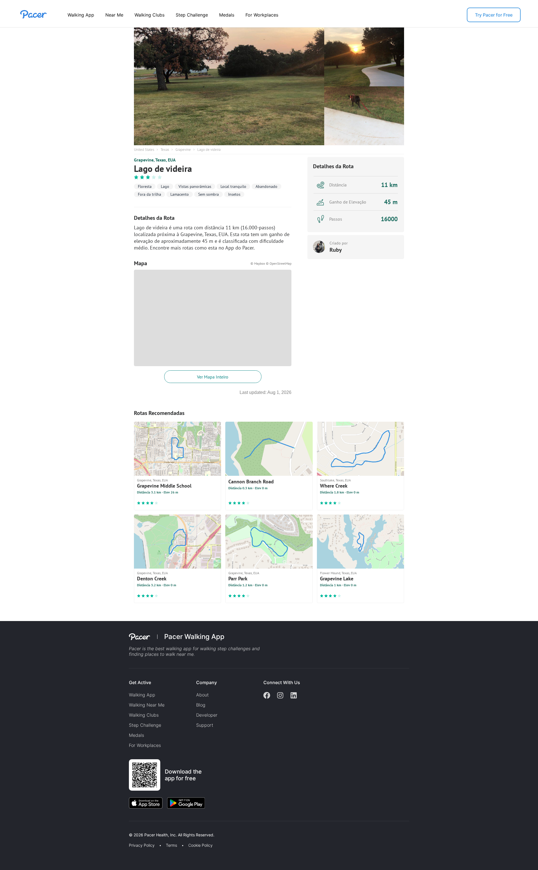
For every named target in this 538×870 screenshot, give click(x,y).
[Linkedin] (293, 696)
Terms (171, 845)
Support (204, 725)
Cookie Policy (200, 845)
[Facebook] (266, 696)
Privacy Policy (142, 845)
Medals (226, 15)
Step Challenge (192, 15)
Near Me (114, 15)
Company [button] (206, 682)
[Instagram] (280, 696)
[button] (98, 828)
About (202, 695)
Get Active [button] (140, 682)
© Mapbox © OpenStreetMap (271, 263)
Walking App (81, 15)
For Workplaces (261, 15)
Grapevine (183, 149)
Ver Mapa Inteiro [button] (212, 377)
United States (144, 149)
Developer (206, 715)
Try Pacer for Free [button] (494, 15)
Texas (165, 149)
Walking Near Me (146, 705)
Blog (200, 705)
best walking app (174, 648)
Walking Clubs (149, 15)
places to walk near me (169, 654)
